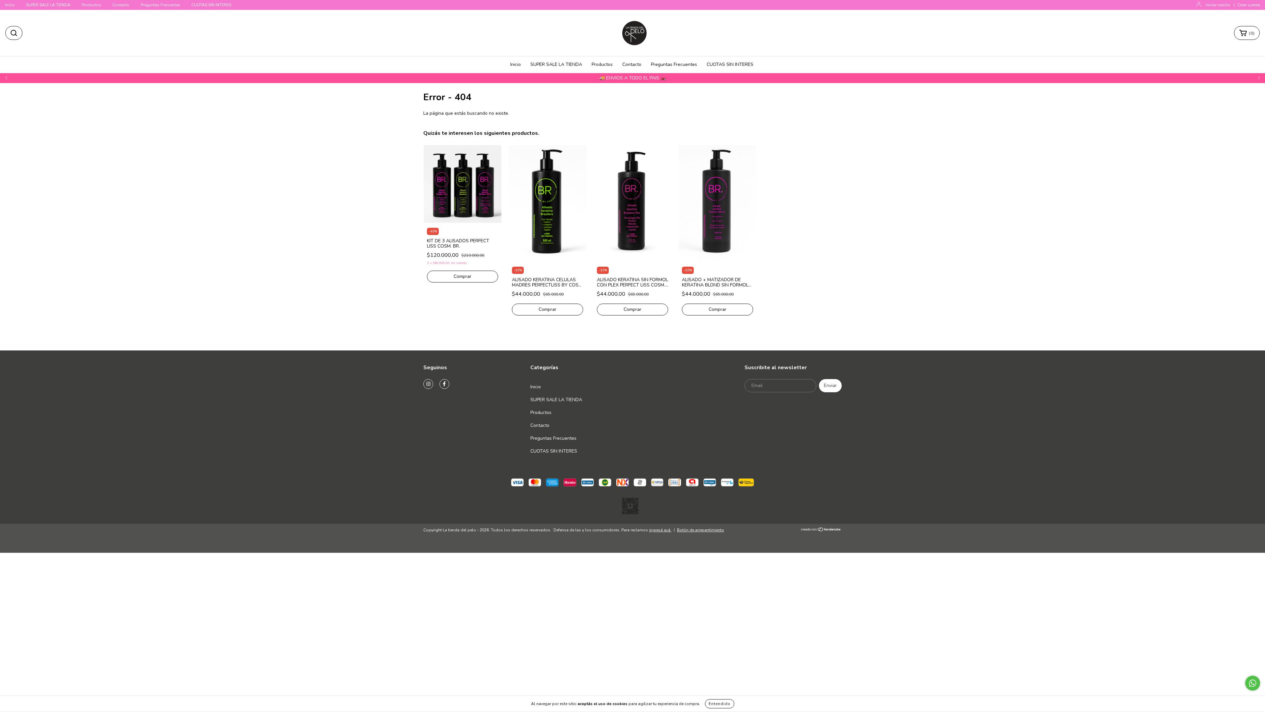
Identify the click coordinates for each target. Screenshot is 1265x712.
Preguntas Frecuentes (160, 5)
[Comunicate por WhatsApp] (1252, 683)
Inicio (10, 5)
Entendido (720, 703)
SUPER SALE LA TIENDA (48, 5)
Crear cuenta (1248, 5)
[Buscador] (13, 33)
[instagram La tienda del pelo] (428, 384)
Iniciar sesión (1218, 5)
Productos (91, 5)
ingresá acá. (660, 530)
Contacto (120, 5)
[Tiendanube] (821, 530)
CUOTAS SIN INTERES (211, 5)
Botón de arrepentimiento (700, 530)
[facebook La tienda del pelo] (444, 384)
